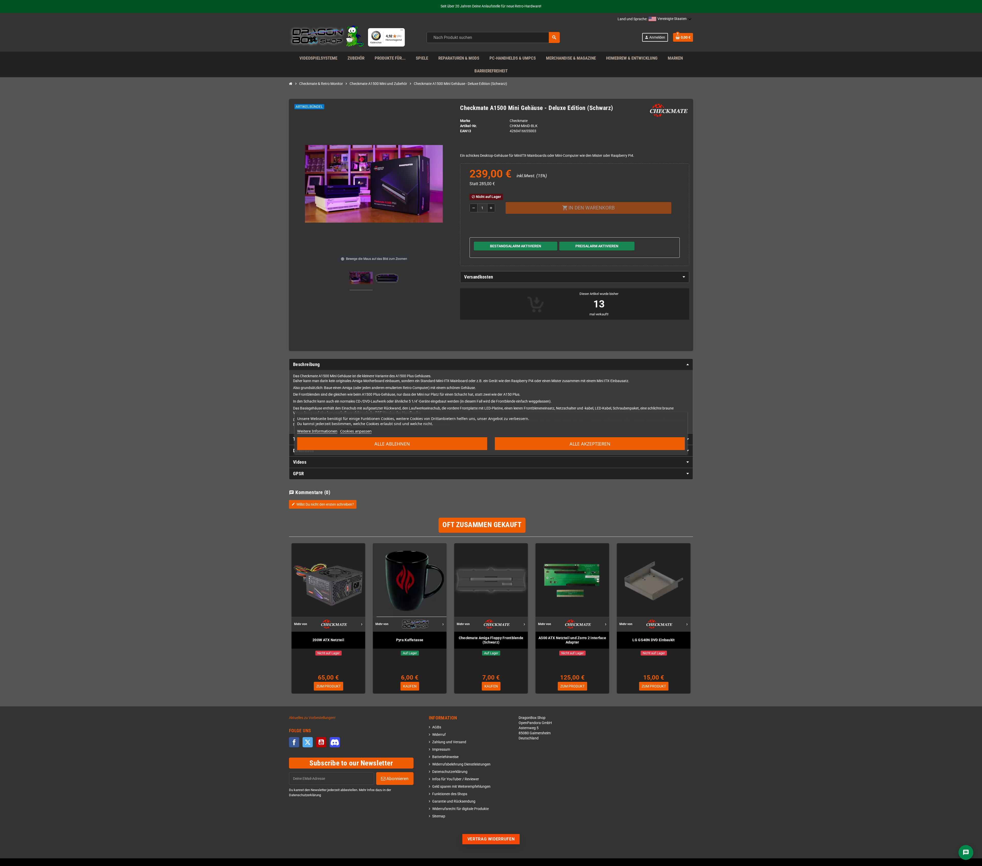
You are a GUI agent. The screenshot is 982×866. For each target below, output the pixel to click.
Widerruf (439, 734)
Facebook (294, 742)
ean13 (465, 131)
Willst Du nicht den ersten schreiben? (323, 504)
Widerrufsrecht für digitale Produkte (460, 809)
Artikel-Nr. (468, 126)
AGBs (436, 727)
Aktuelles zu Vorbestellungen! (312, 718)
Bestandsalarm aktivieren (515, 246)
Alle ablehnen (392, 444)
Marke (465, 121)
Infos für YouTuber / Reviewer (455, 779)
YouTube (321, 742)
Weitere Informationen (317, 431)
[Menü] (402, 31)
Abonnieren (396, 778)
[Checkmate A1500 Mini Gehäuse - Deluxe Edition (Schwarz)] (361, 278)
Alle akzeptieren (590, 444)
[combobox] (493, 37)
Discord (335, 742)
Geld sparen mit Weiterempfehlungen (461, 786)
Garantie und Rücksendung (453, 801)
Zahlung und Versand (449, 742)
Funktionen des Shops (449, 794)
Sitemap (438, 816)
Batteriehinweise (445, 757)
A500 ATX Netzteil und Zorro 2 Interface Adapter (572, 640)
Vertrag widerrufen (491, 839)
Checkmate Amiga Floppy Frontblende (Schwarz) (491, 640)
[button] (670, 19)
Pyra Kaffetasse (409, 640)
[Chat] (965, 852)
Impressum (441, 749)
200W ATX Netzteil (328, 640)
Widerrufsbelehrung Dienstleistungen (461, 764)
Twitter (308, 742)
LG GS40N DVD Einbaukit (653, 640)
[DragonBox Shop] (326, 37)
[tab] (574, 277)
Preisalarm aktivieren (596, 246)
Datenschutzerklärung (449, 772)
